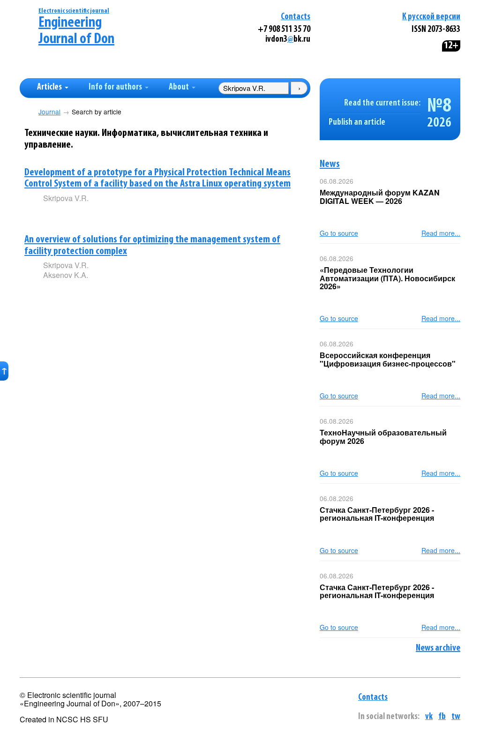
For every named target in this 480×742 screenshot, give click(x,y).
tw (455, 716)
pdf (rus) (112, 214)
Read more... (440, 233)
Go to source (339, 233)
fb (442, 716)
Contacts (295, 17)
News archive (438, 648)
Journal (49, 111)
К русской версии (431, 17)
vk (429, 716)
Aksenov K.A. (65, 275)
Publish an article (357, 122)
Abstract (56, 214)
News (330, 164)
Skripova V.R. (66, 198)
